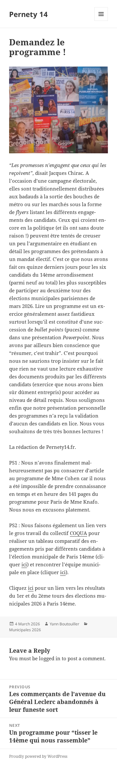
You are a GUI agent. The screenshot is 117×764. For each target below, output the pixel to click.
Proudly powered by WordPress (38, 756)
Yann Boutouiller (64, 624)
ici (24, 564)
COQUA (78, 533)
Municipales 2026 (25, 630)
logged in (49, 658)
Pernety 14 (28, 14)
